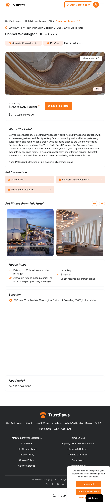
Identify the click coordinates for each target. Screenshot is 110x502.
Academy (57, 423)
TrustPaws (37, 479)
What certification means (78, 423)
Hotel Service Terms (26, 449)
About (28, 423)
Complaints (78, 460)
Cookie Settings (26, 465)
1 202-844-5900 (23, 114)
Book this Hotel (60, 105)
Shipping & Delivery (77, 449)
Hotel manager (78, 465)
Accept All (89, 484)
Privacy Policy (26, 454)
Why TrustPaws (62, 428)
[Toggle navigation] (102, 5)
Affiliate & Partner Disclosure (26, 437)
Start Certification (80, 4)
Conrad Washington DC (24, 34)
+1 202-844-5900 (68, 495)
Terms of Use (77, 437)
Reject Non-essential (88, 491)
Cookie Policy (26, 460)
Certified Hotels (13, 21)
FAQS (98, 423)
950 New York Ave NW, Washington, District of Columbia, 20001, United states (46, 28)
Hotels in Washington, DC (38, 21)
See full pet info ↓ (73, 43)
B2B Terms (26, 443)
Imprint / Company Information (78, 443)
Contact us (45, 428)
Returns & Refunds (78, 454)
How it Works (42, 423)
